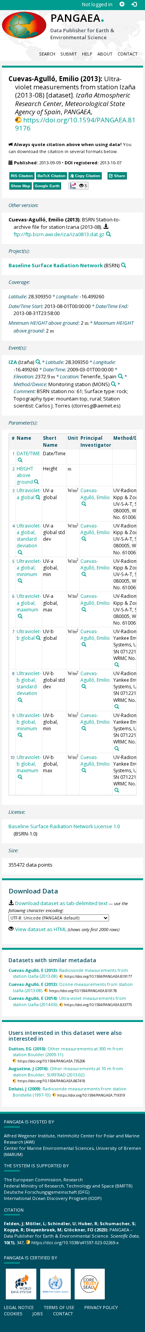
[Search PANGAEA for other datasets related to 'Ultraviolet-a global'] (38, 497)
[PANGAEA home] (24, 19)
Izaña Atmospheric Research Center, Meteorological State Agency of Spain (72, 103)
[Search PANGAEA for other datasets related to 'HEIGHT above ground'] (36, 481)
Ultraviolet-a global (29, 493)
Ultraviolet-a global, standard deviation (29, 535)
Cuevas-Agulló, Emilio (44, 78)
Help (87, 54)
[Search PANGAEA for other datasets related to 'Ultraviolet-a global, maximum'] (20, 616)
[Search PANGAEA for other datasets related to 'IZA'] (38, 361)
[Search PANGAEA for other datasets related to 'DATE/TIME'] (20, 460)
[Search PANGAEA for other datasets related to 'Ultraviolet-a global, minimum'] (20, 580)
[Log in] (134, 4)
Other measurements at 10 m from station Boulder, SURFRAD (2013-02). (66, 1071)
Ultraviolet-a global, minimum (29, 568)
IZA (13, 362)
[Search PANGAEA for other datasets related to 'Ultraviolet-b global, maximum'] (20, 777)
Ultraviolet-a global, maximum (29, 603)
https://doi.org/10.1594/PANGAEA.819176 (75, 123)
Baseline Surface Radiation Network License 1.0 (64, 826)
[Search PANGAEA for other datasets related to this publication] (108, 234)
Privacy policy (101, 1307)
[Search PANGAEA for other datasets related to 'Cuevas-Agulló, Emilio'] (84, 503)
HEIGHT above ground (25, 475)
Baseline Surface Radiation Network (56, 265)
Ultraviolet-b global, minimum (29, 722)
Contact (128, 54)
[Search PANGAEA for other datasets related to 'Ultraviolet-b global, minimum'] (20, 735)
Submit (68, 54)
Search (47, 54)
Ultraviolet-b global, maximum (29, 764)
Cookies (13, 1313)
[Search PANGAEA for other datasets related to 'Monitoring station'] (113, 384)
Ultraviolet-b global (29, 634)
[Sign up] (122, 4)
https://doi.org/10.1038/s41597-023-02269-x (75, 1242)
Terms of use (59, 1307)
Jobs (37, 1313)
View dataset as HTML (40, 929)
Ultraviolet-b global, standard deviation (29, 683)
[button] (78, 186)
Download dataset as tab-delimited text (61, 903)
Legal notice (19, 1307)
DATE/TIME (28, 453)
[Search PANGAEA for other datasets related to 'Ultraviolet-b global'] (38, 638)
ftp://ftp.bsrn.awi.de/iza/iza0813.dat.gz (59, 234)
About (105, 54)
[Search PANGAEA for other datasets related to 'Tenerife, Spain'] (120, 376)
